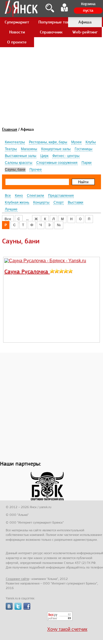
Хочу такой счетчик (67, 629)
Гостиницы (83, 149)
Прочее (35, 170)
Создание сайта (17, 579)
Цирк (44, 156)
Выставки (75, 202)
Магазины (29, 149)
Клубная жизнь (17, 202)
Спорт (59, 202)
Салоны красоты (18, 163)
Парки (87, 163)
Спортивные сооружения (57, 163)
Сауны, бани (15, 170)
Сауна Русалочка (27, 271)
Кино (19, 196)
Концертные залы (56, 149)
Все (8, 196)
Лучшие (11, 209)
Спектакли (35, 196)
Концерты (41, 202)
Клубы (91, 142)
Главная (9, 129)
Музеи (76, 142)
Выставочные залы (20, 156)
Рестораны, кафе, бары (48, 142)
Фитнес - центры (66, 156)
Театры (11, 149)
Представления (61, 196)
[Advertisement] (51, 51)
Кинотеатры (15, 142)
